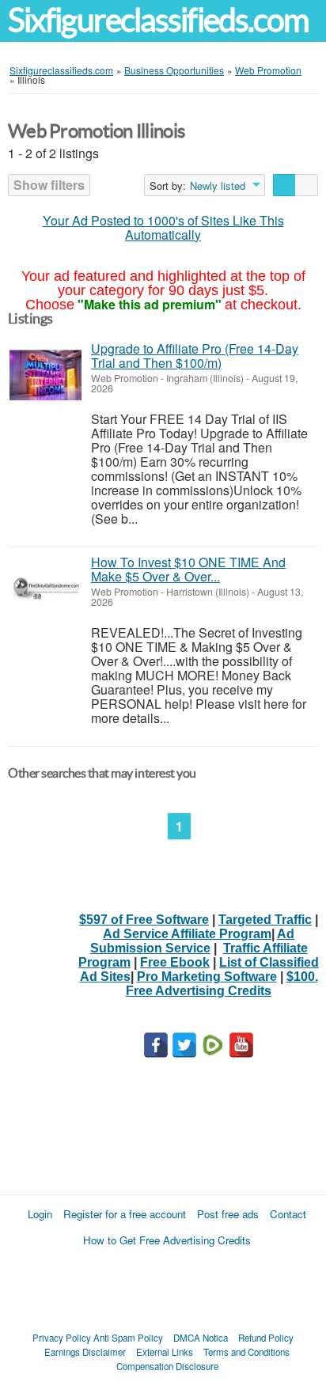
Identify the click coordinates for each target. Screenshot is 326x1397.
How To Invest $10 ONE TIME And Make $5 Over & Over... (188, 569)
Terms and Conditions (246, 1352)
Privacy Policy (61, 1337)
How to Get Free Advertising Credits (167, 1239)
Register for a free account (124, 1213)
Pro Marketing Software (207, 976)
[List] (284, 185)
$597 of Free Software (144, 919)
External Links (164, 1352)
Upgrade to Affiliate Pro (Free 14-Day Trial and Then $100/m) (194, 355)
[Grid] (306, 185)
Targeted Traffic (265, 919)
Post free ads (228, 1213)
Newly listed (217, 186)
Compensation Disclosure (167, 1366)
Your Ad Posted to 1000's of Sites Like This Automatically (163, 227)
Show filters (49, 185)
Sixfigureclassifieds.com (158, 20)
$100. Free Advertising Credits (222, 984)
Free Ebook (175, 962)
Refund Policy (266, 1337)
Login (40, 1213)
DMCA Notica (200, 1337)
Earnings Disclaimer (85, 1352)
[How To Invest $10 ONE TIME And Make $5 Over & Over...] (45, 589)
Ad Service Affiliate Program (187, 934)
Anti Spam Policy (128, 1337)
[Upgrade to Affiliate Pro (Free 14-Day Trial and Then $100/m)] (45, 375)
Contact (288, 1213)
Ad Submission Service (192, 941)
